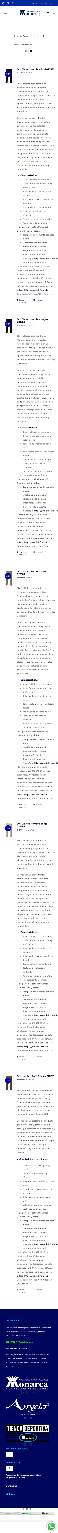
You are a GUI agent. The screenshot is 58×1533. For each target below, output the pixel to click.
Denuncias (11, 1486)
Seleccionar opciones (23, 301)
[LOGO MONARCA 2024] (29, 10)
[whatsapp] (13, 3)
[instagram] (8, 3)
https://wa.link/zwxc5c (36, 290)
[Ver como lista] (31, 51)
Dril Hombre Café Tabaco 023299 (35, 1076)
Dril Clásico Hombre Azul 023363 (35, 69)
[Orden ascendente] (43, 36)
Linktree (10, 1494)
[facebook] (3, 3)
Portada (26, 23)
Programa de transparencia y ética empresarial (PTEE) (23, 1476)
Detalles (38, 300)
